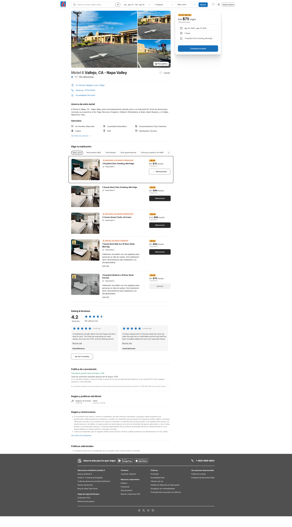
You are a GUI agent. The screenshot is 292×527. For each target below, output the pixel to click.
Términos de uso (157, 481)
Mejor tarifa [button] (77, 153)
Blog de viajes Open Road (87, 489)
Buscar (203, 5)
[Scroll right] (169, 153)
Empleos (124, 483)
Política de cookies (198, 474)
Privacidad (155, 474)
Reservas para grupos (86, 501)
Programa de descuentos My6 (202, 478)
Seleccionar (160, 198)
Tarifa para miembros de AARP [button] (152, 152)
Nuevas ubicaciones (85, 485)
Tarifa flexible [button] (110, 152)
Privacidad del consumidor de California (166, 492)
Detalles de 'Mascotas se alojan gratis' (165, 485)
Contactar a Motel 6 (128, 474)
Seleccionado (161, 172)
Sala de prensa (126, 490)
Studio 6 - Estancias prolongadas (90, 478)
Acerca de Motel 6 (85, 474)
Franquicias (125, 487)
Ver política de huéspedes (81, 435)
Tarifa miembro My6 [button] (93, 152)
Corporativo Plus (84, 498)
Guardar (167, 73)
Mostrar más (77, 343)
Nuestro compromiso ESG (130, 494)
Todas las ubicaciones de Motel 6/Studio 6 (94, 481)
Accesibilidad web (157, 478)
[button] (121, 85)
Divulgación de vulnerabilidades (163, 489)
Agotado (160, 286)
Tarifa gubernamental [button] (128, 152)
